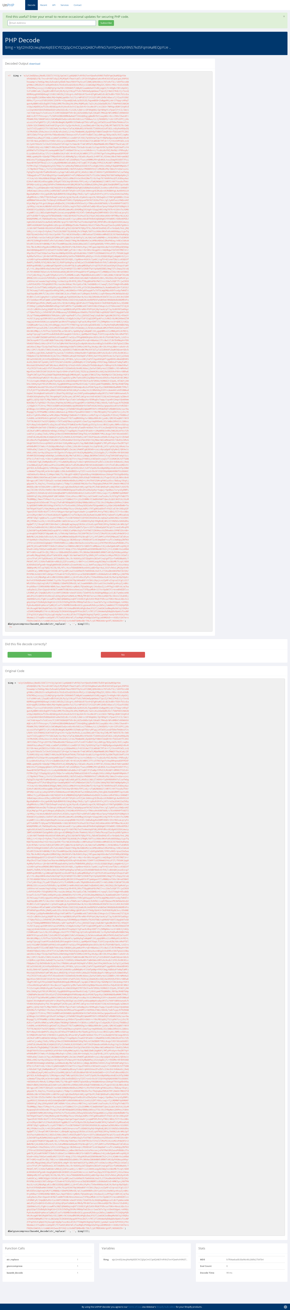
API (54, 5)
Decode (31, 5)
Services (65, 5)
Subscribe (106, 23)
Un (8, 5)
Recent (43, 5)
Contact (78, 5)
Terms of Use (134, 1306)
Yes (30, 654)
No (123, 654)
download (34, 63)
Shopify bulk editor (165, 1306)
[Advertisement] (248, 82)
